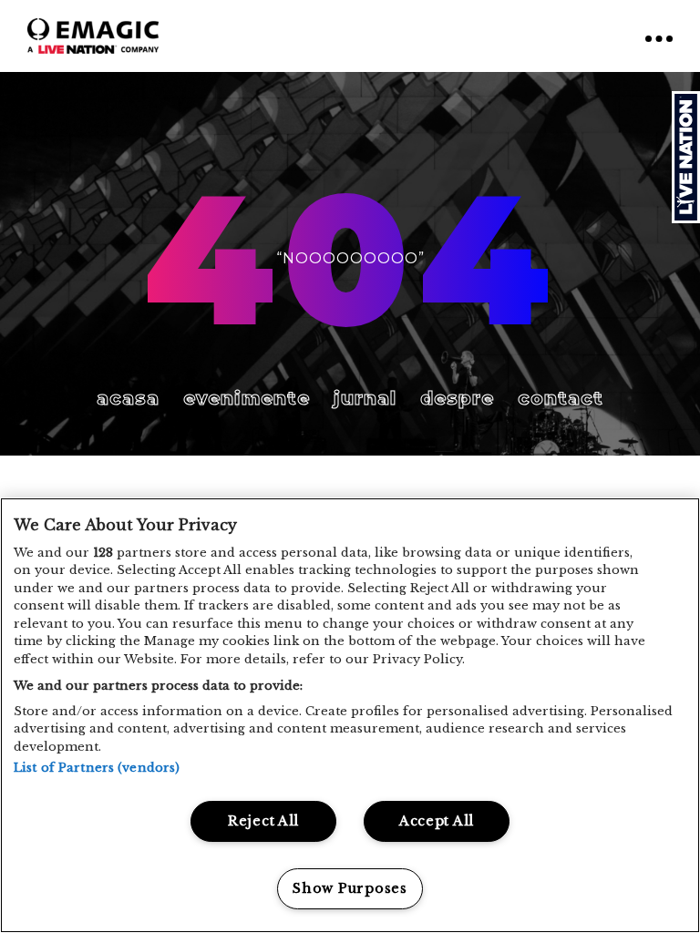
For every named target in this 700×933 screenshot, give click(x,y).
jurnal (365, 398)
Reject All (263, 821)
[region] (350, 715)
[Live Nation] (686, 157)
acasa (128, 398)
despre (457, 398)
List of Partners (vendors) (97, 767)
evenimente (246, 398)
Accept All (436, 821)
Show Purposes (350, 888)
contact (560, 398)
